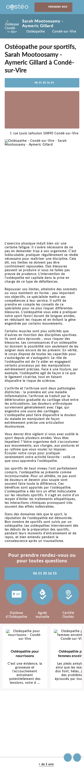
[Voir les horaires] (77, 758)
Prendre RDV (58, 7)
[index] (17, 7)
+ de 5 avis (46, 764)
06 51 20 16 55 (44, 83)
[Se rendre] (68, 758)
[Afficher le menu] (78, 7)
